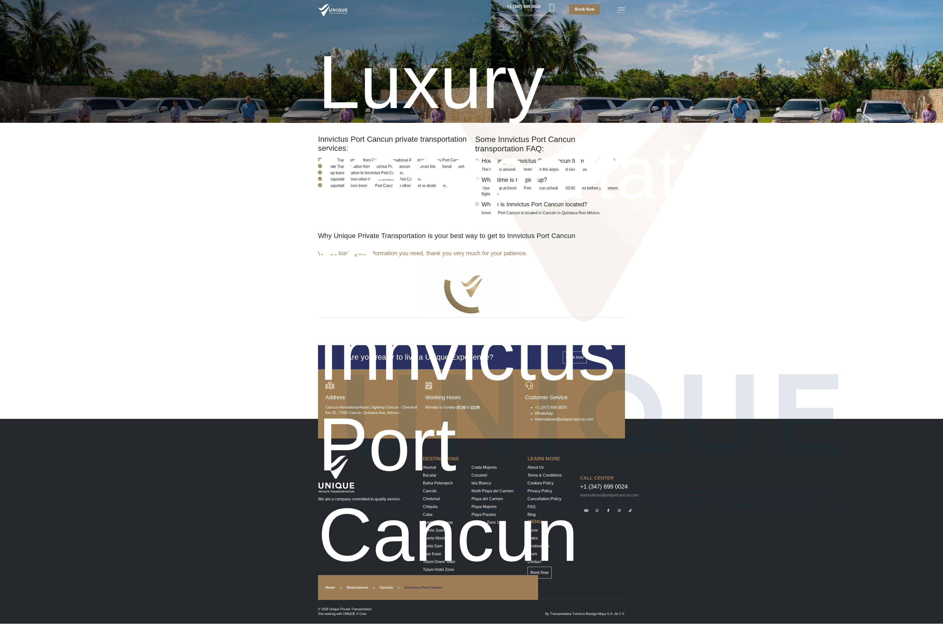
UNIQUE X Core (354, 614)
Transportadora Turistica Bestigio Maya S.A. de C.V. (587, 614)
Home (330, 587)
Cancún (386, 587)
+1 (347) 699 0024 (523, 6)
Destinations (357, 587)
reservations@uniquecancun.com (530, 15)
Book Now (584, 9)
